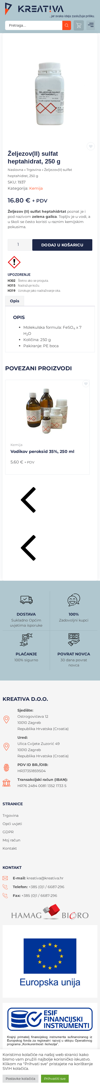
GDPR (8, 832)
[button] (90, 25)
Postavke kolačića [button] (20, 1078)
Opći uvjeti (12, 823)
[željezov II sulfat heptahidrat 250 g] (50, 91)
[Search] (66, 25)
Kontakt (10, 848)
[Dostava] (26, 600)
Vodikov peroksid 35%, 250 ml (42, 451)
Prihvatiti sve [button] (55, 1078)
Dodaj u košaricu (62, 244)
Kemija (36, 188)
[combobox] (33, 25)
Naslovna (15, 170)
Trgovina (33, 170)
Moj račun (11, 840)
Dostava (26, 614)
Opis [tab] (14, 300)
